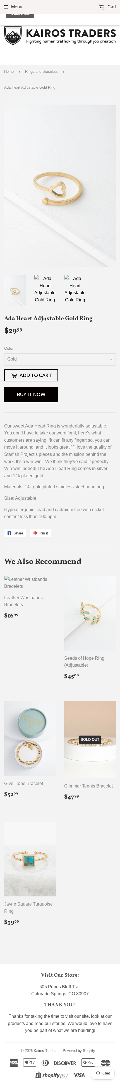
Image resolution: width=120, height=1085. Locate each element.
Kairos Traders (45, 1051)
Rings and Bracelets (41, 71)
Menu (16, 6)
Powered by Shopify (79, 1051)
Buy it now (31, 394)
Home (9, 71)
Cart (111, 6)
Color (9, 348)
